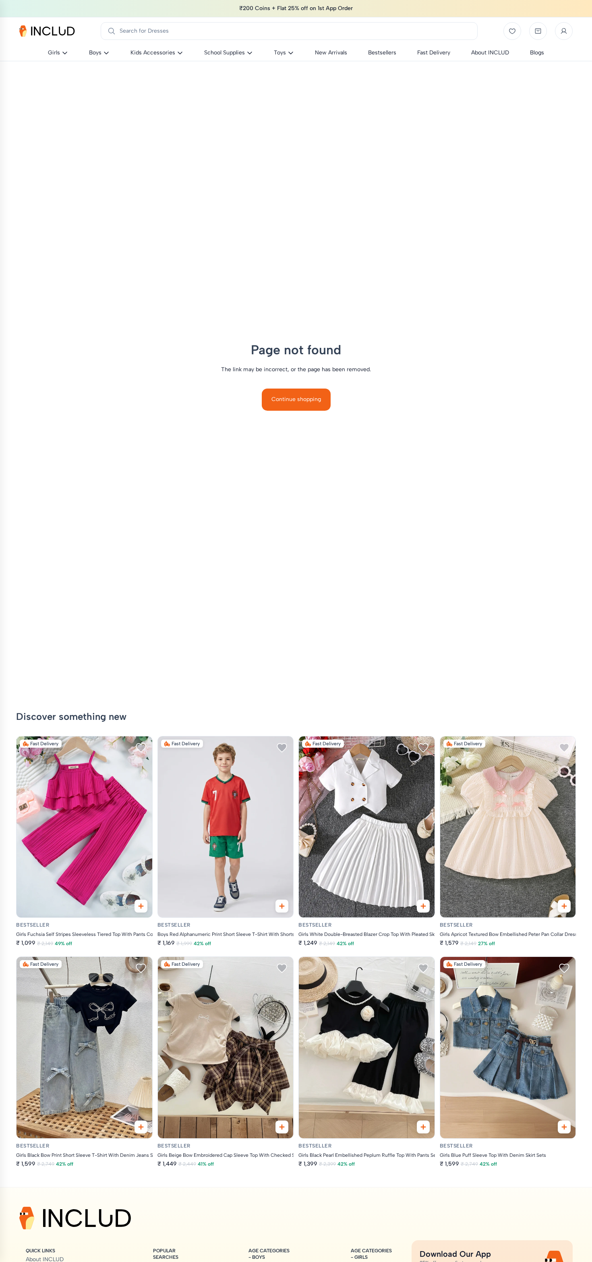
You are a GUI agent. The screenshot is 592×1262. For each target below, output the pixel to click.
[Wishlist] (512, 31)
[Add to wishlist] (141, 747)
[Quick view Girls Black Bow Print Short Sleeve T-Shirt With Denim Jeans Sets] (141, 1127)
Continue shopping (296, 399)
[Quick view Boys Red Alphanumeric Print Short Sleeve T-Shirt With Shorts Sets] (281, 906)
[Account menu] (564, 31)
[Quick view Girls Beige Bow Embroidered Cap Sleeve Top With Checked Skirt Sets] (281, 1127)
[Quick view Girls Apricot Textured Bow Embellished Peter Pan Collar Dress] (564, 906)
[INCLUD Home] (47, 31)
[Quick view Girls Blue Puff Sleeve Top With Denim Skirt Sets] (564, 1127)
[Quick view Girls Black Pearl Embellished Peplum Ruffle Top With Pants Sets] (423, 1127)
